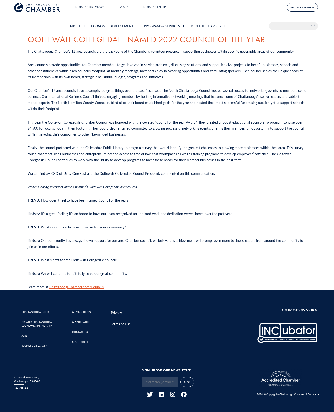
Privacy (116, 312)
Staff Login (80, 342)
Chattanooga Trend (35, 312)
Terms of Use (121, 323)
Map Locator (81, 322)
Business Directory (89, 7)
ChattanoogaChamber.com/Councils (76, 286)
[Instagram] (172, 394)
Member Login (81, 312)
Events (123, 7)
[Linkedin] (161, 394)
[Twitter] (150, 394)
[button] (78, 26)
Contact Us (80, 332)
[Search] (314, 26)
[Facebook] (184, 394)
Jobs (24, 335)
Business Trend (154, 7)
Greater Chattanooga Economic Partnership (37, 323)
